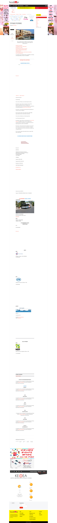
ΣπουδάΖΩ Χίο (17, 441)
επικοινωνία (31, 514)
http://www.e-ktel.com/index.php (27, 107)
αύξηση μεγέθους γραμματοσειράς (12, 35)
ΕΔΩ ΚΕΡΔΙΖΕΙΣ (20, 5)
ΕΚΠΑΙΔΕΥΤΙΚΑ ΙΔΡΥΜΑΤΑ (19, 45)
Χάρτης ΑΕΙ (17, 95)
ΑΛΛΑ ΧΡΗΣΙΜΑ (18, 48)
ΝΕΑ (10, 5)
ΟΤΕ (19, 47)
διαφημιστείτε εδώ (32, 513)
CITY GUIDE (15, 5)
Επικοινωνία (17, 75)
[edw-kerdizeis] (22, 449)
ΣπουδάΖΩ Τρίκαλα (20, 441)
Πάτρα (37, 21)
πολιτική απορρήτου (32, 519)
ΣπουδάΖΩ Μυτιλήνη (28, 441)
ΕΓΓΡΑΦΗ (21, 507)
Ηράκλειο (37, 23)
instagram (40, 514)
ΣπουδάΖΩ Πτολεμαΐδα (31, 441)
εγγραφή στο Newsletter (21, 382)
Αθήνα (37, 18)
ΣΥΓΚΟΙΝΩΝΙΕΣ (18, 46)
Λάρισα (37, 22)
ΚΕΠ (20, 48)
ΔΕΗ (18, 47)
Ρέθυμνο (20, 14)
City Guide (17, 14)
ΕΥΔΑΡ (21, 47)
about (30, 511)
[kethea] (28, 471)
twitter (40, 513)
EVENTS (26, 5)
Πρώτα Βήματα (24, 14)
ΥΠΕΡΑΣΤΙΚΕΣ (24, 46)
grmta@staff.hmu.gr (18, 167)
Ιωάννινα (37, 26)
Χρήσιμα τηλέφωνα (22, 95)
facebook (40, 511)
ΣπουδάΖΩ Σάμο (24, 441)
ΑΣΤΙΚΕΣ (21, 46)
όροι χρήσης (31, 516)
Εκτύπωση (12, 38)
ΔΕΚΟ (16, 47)
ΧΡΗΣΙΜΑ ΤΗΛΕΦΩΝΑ (24, 48)
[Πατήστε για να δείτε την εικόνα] (25, 34)
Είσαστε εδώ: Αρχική (12, 14)
